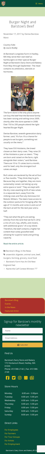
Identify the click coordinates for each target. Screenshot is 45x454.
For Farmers (10, 433)
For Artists (9, 440)
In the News (26, 250)
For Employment (12, 444)
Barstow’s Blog (11, 300)
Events (8, 303)
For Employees (11, 429)
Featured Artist (12, 311)
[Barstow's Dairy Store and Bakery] (3, 3)
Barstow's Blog (13, 250)
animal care (29, 254)
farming (15, 258)
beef (38, 254)
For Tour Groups (12, 437)
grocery (23, 258)
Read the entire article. (13, 243)
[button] (22, 345)
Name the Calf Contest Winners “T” (21, 268)
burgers (7, 258)
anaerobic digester (14, 254)
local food (32, 258)
